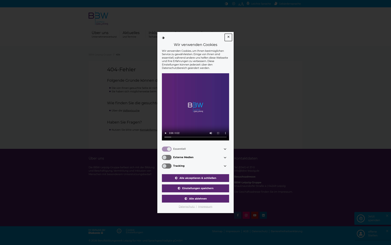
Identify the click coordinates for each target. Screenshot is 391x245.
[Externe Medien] (228, 157)
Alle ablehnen (198, 198)
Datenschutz (187, 206)
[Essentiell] (228, 149)
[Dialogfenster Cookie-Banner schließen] (228, 37)
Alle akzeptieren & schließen (197, 178)
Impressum (205, 206)
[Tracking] (228, 166)
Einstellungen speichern (198, 188)
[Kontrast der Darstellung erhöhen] (163, 38)
